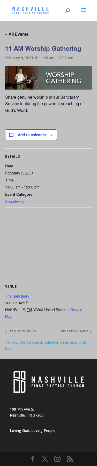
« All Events (16, 34)
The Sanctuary (17, 296)
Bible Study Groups (22, 331)
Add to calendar (32, 134)
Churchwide (15, 201)
